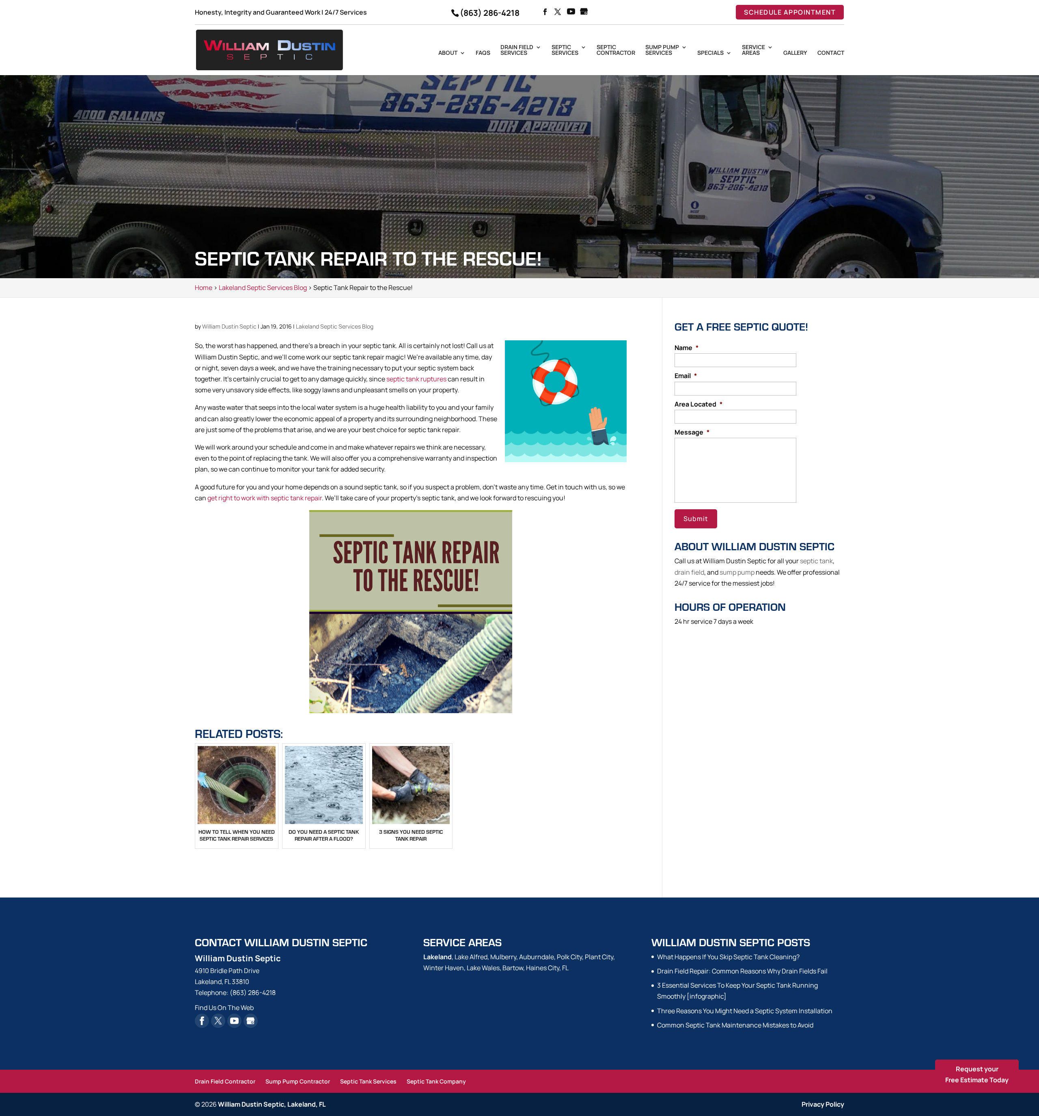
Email (686, 376)
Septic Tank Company (436, 1081)
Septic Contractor (616, 50)
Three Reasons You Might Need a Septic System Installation (744, 1010)
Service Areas (753, 50)
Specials (710, 53)
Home (203, 287)
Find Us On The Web (224, 1007)
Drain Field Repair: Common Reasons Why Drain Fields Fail (742, 971)
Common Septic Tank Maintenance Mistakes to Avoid (735, 1025)
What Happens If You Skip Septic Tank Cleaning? (728, 956)
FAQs (483, 53)
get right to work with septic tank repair (264, 497)
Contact (830, 53)
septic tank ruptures (416, 378)
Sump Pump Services (662, 50)
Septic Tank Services (368, 1081)
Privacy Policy (823, 1104)
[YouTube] (571, 12)
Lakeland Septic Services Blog (334, 326)
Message (692, 432)
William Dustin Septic (229, 326)
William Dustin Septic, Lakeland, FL (272, 1104)
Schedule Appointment (790, 12)
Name (686, 348)
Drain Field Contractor (225, 1081)
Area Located (698, 404)
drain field (689, 572)
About (447, 53)
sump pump (737, 572)
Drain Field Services (516, 50)
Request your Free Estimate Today (977, 1074)
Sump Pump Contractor (297, 1081)
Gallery (795, 53)
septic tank (816, 560)
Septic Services (565, 50)
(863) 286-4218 (490, 12)
